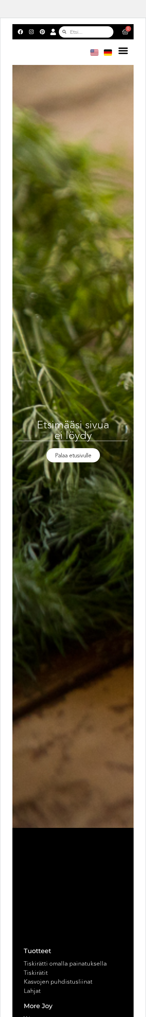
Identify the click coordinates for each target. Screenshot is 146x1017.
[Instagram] (31, 32)
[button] (123, 51)
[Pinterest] (42, 32)
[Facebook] (20, 32)
